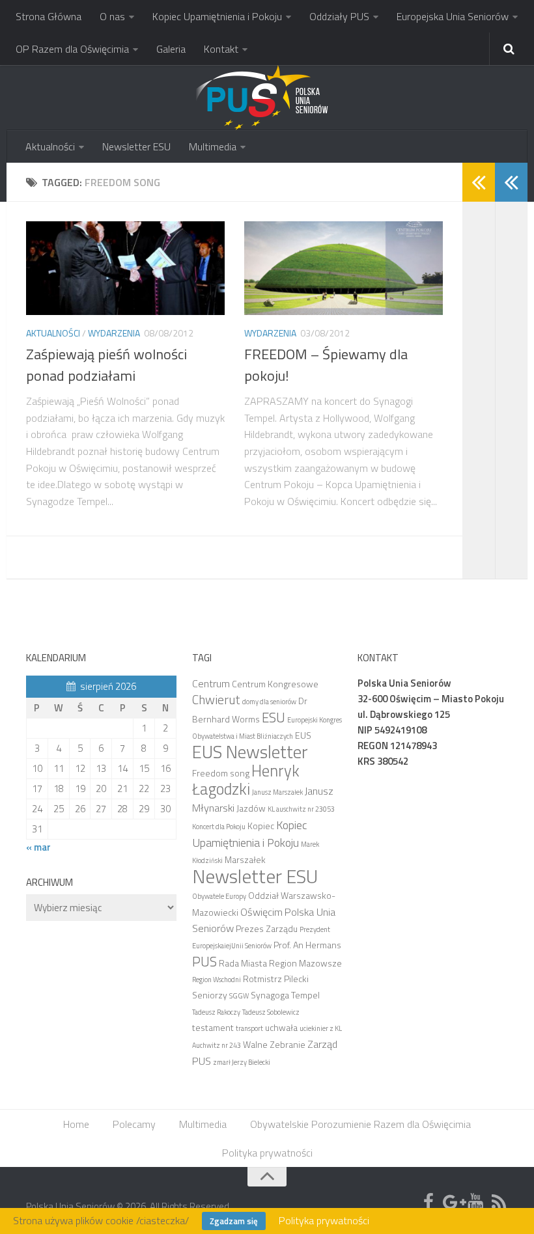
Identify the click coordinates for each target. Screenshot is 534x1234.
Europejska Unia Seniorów (453, 16)
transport (249, 1028)
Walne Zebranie (274, 1044)
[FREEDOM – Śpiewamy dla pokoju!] (343, 268)
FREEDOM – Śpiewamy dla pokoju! (326, 365)
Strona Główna (48, 16)
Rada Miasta (243, 963)
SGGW (239, 996)
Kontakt (221, 49)
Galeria (171, 49)
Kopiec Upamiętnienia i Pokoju (217, 16)
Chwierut (216, 699)
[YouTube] (475, 1202)
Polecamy (134, 1124)
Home (76, 1124)
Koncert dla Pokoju (219, 826)
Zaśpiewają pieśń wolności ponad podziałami (106, 365)
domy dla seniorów (269, 701)
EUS (303, 735)
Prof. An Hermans (307, 945)
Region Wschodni (216, 979)
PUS (204, 961)
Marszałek (245, 859)
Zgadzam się (234, 1220)
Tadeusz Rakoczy (216, 1012)
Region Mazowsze (305, 963)
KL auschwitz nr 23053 (301, 809)
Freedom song (220, 773)
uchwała (281, 1027)
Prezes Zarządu (267, 928)
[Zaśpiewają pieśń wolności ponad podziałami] (125, 268)
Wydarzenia (114, 333)
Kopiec (260, 825)
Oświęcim (261, 912)
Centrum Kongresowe (275, 684)
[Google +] (452, 1202)
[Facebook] (428, 1202)
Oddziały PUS (339, 16)
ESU (273, 717)
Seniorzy (209, 995)
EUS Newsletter (250, 751)
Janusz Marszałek (277, 792)
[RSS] (499, 1202)
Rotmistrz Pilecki (276, 978)
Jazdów (251, 808)
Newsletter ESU (136, 146)
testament (213, 1027)
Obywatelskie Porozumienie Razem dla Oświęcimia (360, 1124)
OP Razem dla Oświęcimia (72, 49)
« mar (38, 847)
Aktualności (50, 146)
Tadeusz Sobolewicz (271, 1012)
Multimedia (212, 146)
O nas (112, 16)
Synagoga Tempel (285, 995)
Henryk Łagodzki (246, 779)
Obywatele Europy (219, 896)
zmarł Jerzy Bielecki (241, 1062)
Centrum (211, 683)
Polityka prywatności (267, 1152)
